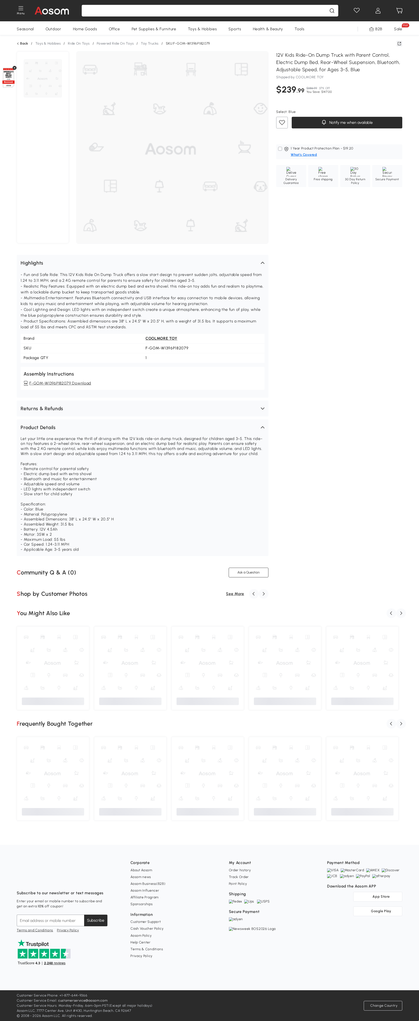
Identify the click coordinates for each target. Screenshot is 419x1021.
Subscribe (95, 920)
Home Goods (85, 29)
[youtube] (42, 881)
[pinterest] (52, 881)
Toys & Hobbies (202, 29)
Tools (300, 29)
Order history (240, 870)
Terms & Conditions (146, 949)
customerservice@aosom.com (83, 1000)
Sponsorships (141, 904)
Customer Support (145, 922)
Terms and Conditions (35, 930)
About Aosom (141, 870)
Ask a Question (248, 572)
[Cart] (399, 11)
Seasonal (25, 29)
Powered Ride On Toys (115, 43)
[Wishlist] (357, 11)
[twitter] (63, 881)
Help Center (140, 942)
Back (24, 44)
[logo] (52, 11)
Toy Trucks (150, 43)
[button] (142, 263)
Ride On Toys (78, 43)
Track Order (239, 877)
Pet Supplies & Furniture (154, 29)
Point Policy (238, 884)
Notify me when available (350, 122)
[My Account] (378, 11)
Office (114, 29)
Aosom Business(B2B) (147, 884)
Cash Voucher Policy (146, 929)
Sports (234, 29)
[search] (332, 10)
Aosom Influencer (144, 890)
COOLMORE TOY (161, 338)
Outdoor (53, 29)
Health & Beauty (268, 29)
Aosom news (140, 877)
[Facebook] (20, 881)
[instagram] (31, 881)
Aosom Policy (141, 936)
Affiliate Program (144, 897)
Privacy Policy (68, 930)
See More (235, 593)
